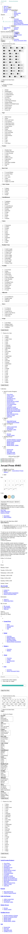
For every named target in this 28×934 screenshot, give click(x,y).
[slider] (24, 685)
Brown (7, 376)
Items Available (7, 517)
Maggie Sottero (10, 442)
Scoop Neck (8, 283)
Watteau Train (8, 263)
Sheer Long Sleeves (10, 312)
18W (13, 65)
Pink (6, 359)
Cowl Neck (8, 269)
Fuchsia (7, 362)
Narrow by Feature (8, 84)
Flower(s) (7, 210)
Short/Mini (8, 258)
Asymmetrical (8, 250)
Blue (6, 350)
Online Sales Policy (5, 511)
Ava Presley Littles (11, 429)
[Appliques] (4, 751)
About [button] (5, 655)
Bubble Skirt (8, 150)
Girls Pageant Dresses (10, 100)
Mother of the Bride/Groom (12, 104)
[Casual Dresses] (7, 719)
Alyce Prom (10, 394)
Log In (5, 12)
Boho (6, 118)
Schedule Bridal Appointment (11, 592)
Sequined (7, 237)
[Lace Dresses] (5, 728)
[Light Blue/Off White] (13, 497)
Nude (6, 373)
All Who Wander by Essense (14, 439)
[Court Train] (4, 769)
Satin (6, 236)
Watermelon (8, 363)
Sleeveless (7, 315)
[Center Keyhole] (5, 733)
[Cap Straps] (5, 793)
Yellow (7, 336)
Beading (7, 203)
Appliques (7, 201)
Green (6, 340)
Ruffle (6, 215)
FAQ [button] (5, 666)
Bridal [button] (5, 633)
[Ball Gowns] (5, 724)
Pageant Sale (10, 449)
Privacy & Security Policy (10, 594)
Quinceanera (8, 107)
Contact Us (6, 590)
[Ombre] (3, 748)
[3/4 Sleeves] (5, 787)
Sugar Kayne (10, 428)
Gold (6, 374)
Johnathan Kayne (11, 398)
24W (13, 68)
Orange (7, 368)
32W (21, 71)
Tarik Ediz (9, 416)
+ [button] (4, 393)
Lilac (6, 354)
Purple (7, 353)
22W (6, 68)
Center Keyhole (9, 153)
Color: (2, 493)
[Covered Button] (5, 737)
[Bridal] (7, 717)
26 (12, 59)
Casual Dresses (9, 93)
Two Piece (7, 143)
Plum (6, 365)
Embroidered (8, 207)
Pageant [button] (6, 418)
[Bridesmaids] (7, 718)
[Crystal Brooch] (4, 755)
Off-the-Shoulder (9, 277)
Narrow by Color (7, 333)
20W (21, 65)
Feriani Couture (11, 435)
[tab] (15, 404)
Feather (7, 209)
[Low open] (5, 741)
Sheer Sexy (8, 134)
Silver (6, 381)
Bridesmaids (8, 91)
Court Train (8, 253)
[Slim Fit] (4, 783)
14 (12, 53)
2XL (23, 76)
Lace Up (7, 175)
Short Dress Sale (11, 452)
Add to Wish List (5, 508)
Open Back (8, 159)
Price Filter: (6, 37)
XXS (6, 74)
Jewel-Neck (8, 274)
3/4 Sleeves (8, 309)
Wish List (6, 6)
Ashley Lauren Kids (12, 426)
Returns (6, 591)
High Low (7, 156)
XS (13, 74)
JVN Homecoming (11, 404)
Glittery (7, 188)
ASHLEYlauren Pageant (13, 422)
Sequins (7, 218)
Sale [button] (5, 446)
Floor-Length (8, 255)
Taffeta (7, 240)
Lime (6, 342)
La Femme (9, 405)
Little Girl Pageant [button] (8, 424)
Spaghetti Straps (9, 325)
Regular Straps (9, 324)
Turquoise (7, 345)
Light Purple (8, 356)
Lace (6, 213)
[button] (14, 10)
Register (6, 10)
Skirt (6, 137)
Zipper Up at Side (9, 181)
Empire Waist (8, 298)
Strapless (7, 286)
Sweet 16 (7, 110)
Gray (6, 379)
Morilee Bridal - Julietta (12, 445)
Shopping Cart (7, 9)
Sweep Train (8, 260)
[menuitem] (15, 6)
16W (6, 65)
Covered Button (9, 172)
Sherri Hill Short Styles (12, 414)
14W (18, 62)
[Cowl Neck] (4, 772)
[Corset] (5, 734)
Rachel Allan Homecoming (13, 411)
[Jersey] (3, 762)
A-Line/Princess (9, 296)
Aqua (6, 343)
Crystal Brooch (9, 206)
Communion (8, 96)
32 (12, 62)
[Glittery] (3, 744)
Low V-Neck (8, 276)
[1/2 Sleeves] (5, 786)
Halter (6, 271)
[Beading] (4, 752)
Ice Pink (7, 357)
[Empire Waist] (4, 780)
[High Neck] (4, 774)
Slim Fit (7, 301)
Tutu (6, 141)
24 (6, 59)
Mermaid (7, 299)
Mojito (7, 337)
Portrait (7, 280)
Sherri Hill (9, 412)
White (6, 382)
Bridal (6, 90)
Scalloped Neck (9, 282)
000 (6, 48)
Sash (6, 216)
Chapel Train (8, 252)
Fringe (6, 212)
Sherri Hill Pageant (11, 421)
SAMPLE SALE (11, 453)
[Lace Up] (5, 740)
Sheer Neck (8, 285)
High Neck (8, 272)
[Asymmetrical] (4, 766)
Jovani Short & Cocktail (13, 401)
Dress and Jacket (9, 120)
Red (6, 367)
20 (12, 56)
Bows (6, 204)
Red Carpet (8, 108)
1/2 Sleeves (8, 308)
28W (6, 71)
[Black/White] (5, 497)
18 (6, 56)
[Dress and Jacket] (5, 726)
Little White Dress (9, 124)
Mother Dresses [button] (7, 431)
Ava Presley (10, 397)
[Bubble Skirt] (5, 730)
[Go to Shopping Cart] (1, 2)
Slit (6, 165)
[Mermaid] (4, 781)
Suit (6, 138)
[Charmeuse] (3, 758)
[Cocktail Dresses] (7, 721)
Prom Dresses (8, 105)
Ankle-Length (8, 249)
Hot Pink (7, 360)
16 (18, 53)
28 (18, 59)
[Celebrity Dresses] (5, 732)
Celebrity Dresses (9, 151)
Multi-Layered (8, 157)
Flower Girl (8, 99)
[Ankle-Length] (4, 765)
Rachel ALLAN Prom (12, 408)
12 (6, 53)
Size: (2, 477)
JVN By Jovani (10, 402)
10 (21, 51)
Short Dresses (8, 135)
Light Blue (8, 346)
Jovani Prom (10, 400)
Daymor (9, 434)
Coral (6, 370)
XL (17, 76)
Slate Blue (7, 348)
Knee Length (8, 256)
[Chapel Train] (4, 768)
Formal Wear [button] (7, 621)
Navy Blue (8, 351)
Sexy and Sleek (9, 132)
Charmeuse (8, 225)
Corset (6, 154)
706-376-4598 (3, 1)
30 (6, 62)
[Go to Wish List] (2, 2)
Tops (6, 140)
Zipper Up (7, 180)
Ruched (7, 164)
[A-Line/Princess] (4, 779)
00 (12, 48)
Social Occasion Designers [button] (10, 391)
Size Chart (3, 510)
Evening (7, 97)
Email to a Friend (5, 513)
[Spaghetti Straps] (5, 795)
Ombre (7, 193)
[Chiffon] (3, 759)
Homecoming (8, 102)
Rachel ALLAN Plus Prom (13, 409)
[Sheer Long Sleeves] (5, 790)
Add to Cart (3, 504)
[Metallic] (3, 746)
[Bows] (4, 754)
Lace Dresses (8, 121)
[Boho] (5, 725)
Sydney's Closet (11, 415)
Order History (7, 607)
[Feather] (3, 761)
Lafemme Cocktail (11, 407)
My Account (7, 7)
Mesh (6, 233)
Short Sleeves (8, 314)
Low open (7, 177)
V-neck (7, 290)
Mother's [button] (6, 646)
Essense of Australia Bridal (13, 441)
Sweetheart (8, 288)
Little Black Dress (9, 123)
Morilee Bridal (10, 443)
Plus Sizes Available (10, 162)
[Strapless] (5, 796)
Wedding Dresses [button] (8, 436)
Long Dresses (8, 126)
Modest (7, 127)
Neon (6, 191)
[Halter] (4, 773)
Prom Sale (9, 451)
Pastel (6, 194)
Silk (6, 239)
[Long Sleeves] (5, 788)
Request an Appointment (13, 1)
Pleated (7, 161)
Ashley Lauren (10, 395)
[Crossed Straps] (5, 739)
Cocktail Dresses (9, 94)
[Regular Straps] (5, 794)
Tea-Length (8, 261)
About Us (6, 599)
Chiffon (7, 226)
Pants (6, 129)
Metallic (7, 190)
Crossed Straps (9, 173)
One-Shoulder (8, 279)
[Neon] (3, 747)
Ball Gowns (8, 117)
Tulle (6, 242)
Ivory (6, 371)
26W (21, 68)
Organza (7, 234)
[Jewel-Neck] (4, 776)
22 (18, 56)
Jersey (6, 229)
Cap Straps (8, 322)
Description (6, 515)
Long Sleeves (8, 311)
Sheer (6, 178)
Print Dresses (8, 130)
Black (6, 377)
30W (13, 71)
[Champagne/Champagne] (9, 497)
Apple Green (8, 339)
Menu (9, 7)
